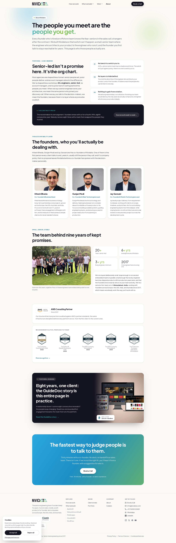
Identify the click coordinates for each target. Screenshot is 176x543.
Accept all (13, 533)
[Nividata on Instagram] (126, 520)
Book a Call (137, 4)
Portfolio (91, 506)
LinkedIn (130, 516)
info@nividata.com (134, 506)
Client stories (92, 503)
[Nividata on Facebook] (132, 520)
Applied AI (70, 509)
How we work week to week (126, 115)
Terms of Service (123, 536)
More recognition (43, 358)
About (108, 4)
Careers (109, 506)
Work (99, 4)
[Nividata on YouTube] (135, 520)
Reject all (31, 533)
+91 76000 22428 (133, 509)
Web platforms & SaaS (74, 512)
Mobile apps (71, 515)
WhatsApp (131, 512)
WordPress (70, 521)
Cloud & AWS (71, 518)
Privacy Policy (111, 536)
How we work (74, 4)
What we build (87, 4)
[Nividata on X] (129, 520)
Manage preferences (12, 537)
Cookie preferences (137, 536)
